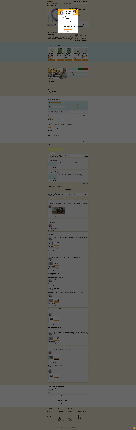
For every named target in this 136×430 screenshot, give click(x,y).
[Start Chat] (134, 428)
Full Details (68, 31)
